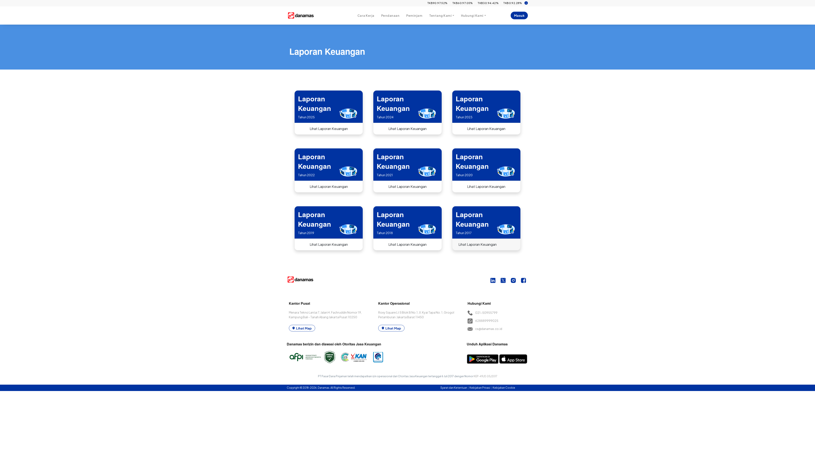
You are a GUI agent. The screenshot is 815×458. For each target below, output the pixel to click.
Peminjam (414, 15)
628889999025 (486, 321)
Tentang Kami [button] (440, 15)
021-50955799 (486, 312)
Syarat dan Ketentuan (454, 387)
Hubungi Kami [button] (472, 15)
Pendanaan (390, 15)
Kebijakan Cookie (504, 387)
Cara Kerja (365, 15)
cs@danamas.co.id (488, 329)
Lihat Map (304, 328)
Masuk (519, 15)
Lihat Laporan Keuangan (329, 128)
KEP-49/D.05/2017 (485, 376)
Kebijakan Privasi (480, 387)
